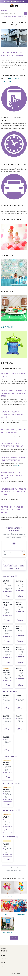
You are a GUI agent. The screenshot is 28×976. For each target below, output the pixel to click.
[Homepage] (14, 5)
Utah (5, 565)
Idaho (10, 565)
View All (14, 938)
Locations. (16, 465)
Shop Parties (7, 327)
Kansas (17, 568)
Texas (16, 565)
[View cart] (26, 5)
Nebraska (11, 568)
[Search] (25, 13)
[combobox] (12, 13)
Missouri (22, 565)
